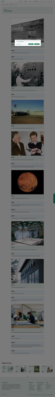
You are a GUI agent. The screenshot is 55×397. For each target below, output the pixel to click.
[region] (28, 43)
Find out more (21, 41)
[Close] (40, 41)
